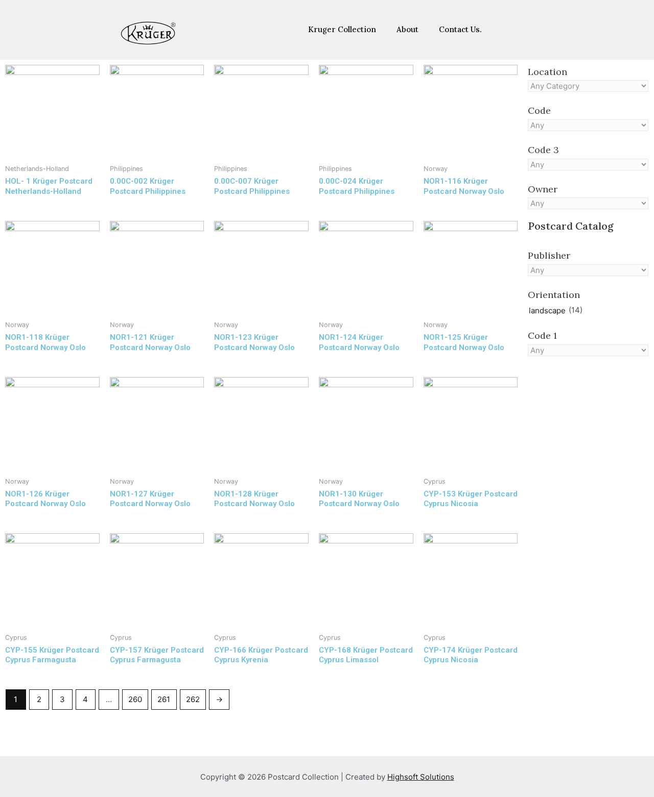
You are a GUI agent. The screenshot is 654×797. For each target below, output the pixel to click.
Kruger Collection (342, 29)
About (407, 29)
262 (193, 699)
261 (163, 699)
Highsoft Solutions (420, 777)
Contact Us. (460, 29)
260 (135, 699)
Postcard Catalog (571, 225)
